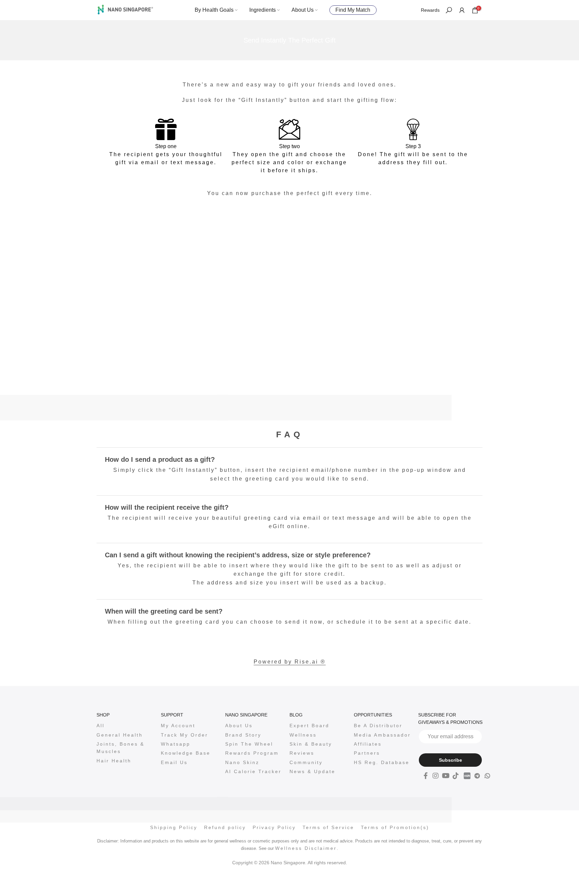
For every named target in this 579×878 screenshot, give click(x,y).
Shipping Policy (173, 827)
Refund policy (225, 827)
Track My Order (184, 735)
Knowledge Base (185, 753)
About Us (303, 10)
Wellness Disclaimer (306, 848)
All (100, 725)
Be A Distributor (378, 725)
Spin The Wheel (249, 744)
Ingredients (262, 10)
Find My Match (352, 10)
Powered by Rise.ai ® (290, 662)
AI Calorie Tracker (253, 771)
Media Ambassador (382, 735)
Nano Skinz (242, 762)
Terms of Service (328, 827)
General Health (119, 735)
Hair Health (113, 760)
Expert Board (309, 725)
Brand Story (243, 735)
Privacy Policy (274, 827)
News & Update (312, 771)
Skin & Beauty (311, 744)
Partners (367, 753)
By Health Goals (214, 10)
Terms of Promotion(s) (395, 827)
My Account (178, 725)
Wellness (303, 735)
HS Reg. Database (381, 762)
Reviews (302, 753)
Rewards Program (252, 753)
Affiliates (368, 744)
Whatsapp (175, 744)
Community (306, 762)
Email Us (174, 762)
